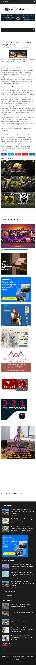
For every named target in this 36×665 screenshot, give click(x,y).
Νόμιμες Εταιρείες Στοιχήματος (16, 87)
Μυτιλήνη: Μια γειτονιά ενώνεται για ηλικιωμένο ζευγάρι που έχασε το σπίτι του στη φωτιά (22, 511)
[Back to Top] (18, 663)
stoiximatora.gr (16, 493)
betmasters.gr (26, 47)
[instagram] (34, 2)
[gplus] (31, 2)
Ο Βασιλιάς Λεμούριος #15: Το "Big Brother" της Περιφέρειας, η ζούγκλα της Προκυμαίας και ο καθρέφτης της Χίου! (22, 528)
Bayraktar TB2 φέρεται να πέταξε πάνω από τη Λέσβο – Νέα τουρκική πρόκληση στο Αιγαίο (22, 574)
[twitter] (28, 2)
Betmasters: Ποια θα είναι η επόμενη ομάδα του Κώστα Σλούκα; (17, 186)
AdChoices (4, 649)
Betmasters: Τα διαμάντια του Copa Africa (13, 171)
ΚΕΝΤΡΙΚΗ (5, 30)
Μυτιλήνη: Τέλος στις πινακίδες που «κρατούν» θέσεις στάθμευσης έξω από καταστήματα (22, 637)
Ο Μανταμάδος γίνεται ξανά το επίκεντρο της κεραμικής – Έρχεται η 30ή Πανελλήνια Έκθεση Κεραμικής (22, 629)
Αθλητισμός (19, 47)
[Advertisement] (18, 477)
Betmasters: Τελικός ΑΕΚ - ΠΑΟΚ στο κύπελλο (14, 203)
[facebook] (26, 2)
